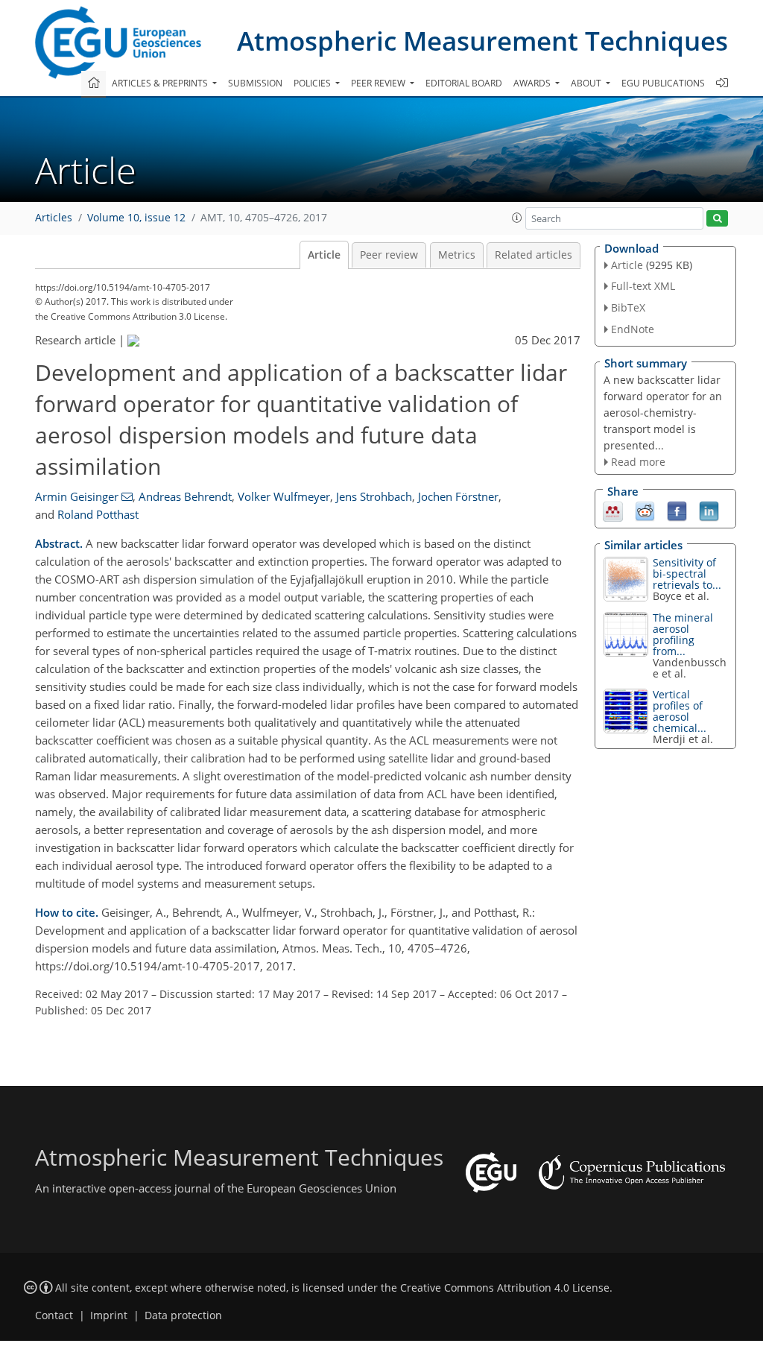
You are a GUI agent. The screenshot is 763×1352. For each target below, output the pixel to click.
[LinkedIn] (709, 510)
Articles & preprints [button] (161, 83)
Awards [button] (533, 83)
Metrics (456, 255)
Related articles (533, 255)
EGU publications (663, 83)
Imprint (108, 1315)
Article (324, 255)
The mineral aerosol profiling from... (683, 634)
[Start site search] (717, 218)
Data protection (183, 1315)
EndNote (632, 329)
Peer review (389, 255)
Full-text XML (643, 286)
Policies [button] (313, 83)
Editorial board (463, 83)
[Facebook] (677, 510)
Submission (255, 83)
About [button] (587, 83)
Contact (54, 1315)
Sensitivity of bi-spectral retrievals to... (687, 573)
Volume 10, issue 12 (136, 217)
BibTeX (628, 307)
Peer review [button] (379, 83)
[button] (517, 217)
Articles (53, 217)
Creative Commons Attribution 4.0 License (505, 1288)
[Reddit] (645, 510)
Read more (638, 462)
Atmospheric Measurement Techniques (482, 40)
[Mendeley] (613, 510)
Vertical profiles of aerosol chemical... (679, 711)
